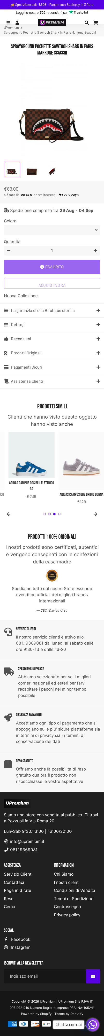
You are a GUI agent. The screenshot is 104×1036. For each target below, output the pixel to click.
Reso (9, 898)
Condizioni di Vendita (74, 890)
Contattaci (14, 882)
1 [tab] (45, 514)
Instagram (20, 947)
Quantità (12, 241)
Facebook (20, 939)
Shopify (46, 1014)
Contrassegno (67, 906)
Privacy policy (67, 914)
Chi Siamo (64, 874)
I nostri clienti (67, 882)
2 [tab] (49, 514)
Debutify (76, 1014)
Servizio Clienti (18, 874)
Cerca (9, 906)
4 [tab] (59, 514)
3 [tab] (54, 514)
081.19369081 (23, 849)
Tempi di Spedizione (73, 898)
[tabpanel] (27, 466)
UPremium (47, 1001)
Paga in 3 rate (17, 890)
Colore (10, 220)
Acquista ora (52, 285)
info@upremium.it (26, 841)
